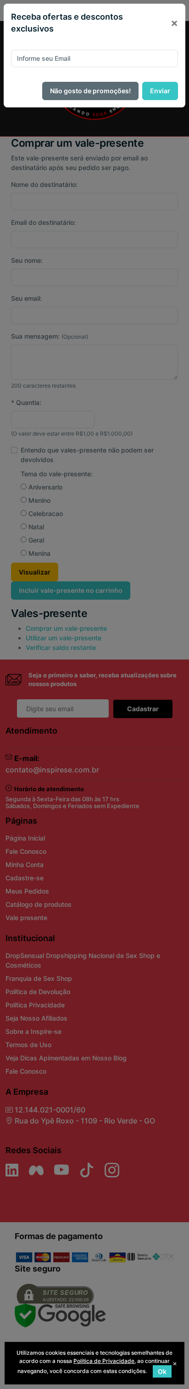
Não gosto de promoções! (90, 91)
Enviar (160, 91)
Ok (162, 1371)
